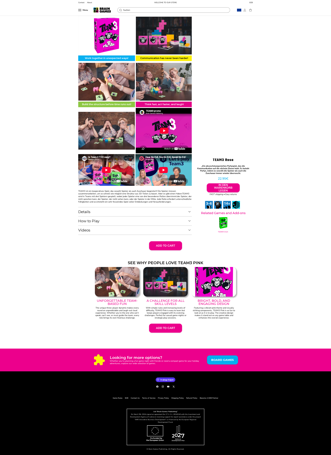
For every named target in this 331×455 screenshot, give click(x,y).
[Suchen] (120, 10)
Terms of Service (148, 398)
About (89, 3)
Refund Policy (191, 398)
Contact (81, 3)
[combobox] (174, 10)
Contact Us (135, 398)
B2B (251, 3)
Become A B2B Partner (209, 398)
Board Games (222, 360)
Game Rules (117, 398)
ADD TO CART (165, 246)
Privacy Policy (163, 398)
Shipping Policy (177, 398)
